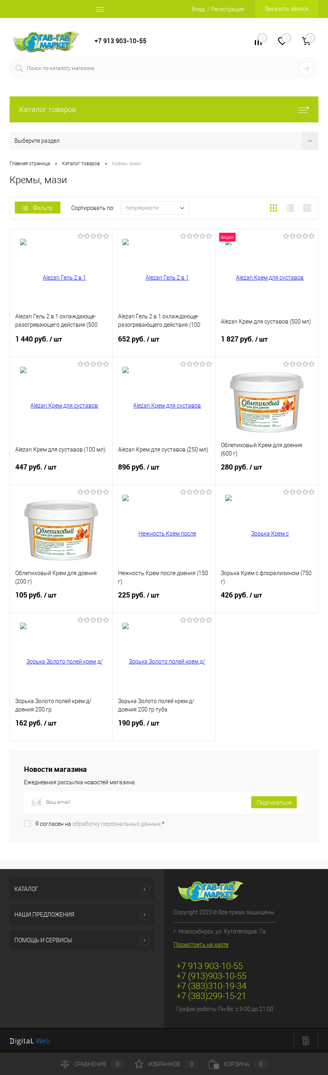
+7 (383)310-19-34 (211, 986)
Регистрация (227, 9)
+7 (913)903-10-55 (211, 976)
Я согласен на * (99, 824)
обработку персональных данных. (117, 824)
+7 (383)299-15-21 (211, 996)
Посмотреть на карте (201, 944)
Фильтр (43, 208)
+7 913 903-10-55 (120, 41)
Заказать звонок (287, 9)
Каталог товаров (47, 109)
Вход (198, 9)
